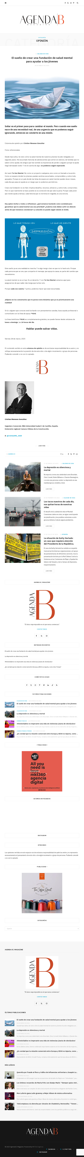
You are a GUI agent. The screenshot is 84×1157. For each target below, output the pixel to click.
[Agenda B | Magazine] (42, 19)
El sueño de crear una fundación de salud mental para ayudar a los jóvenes (42, 59)
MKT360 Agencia (37, 1147)
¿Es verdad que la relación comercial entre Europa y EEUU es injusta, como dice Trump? (33, 667)
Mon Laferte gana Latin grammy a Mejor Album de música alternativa (44, 1093)
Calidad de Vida (43, 54)
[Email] (77, 454)
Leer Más (49, 489)
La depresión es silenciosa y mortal (16, 656)
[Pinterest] (73, 454)
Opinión (65, 534)
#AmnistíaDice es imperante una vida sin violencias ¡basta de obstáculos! (28, 662)
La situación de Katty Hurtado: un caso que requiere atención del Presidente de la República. (59, 541)
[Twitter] (71, 454)
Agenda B (11, 454)
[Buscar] (77, 3)
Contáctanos (42, 997)
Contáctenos (42, 629)
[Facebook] (68, 454)
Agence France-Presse (24, 731)
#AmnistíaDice (22, 721)
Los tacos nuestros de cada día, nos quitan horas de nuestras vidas (59, 504)
